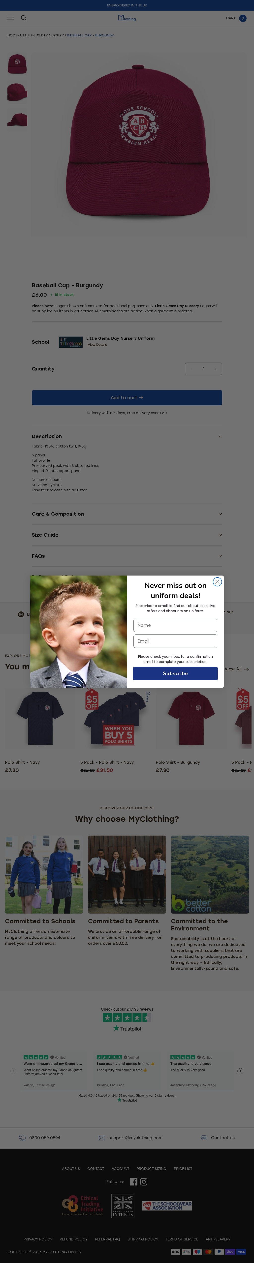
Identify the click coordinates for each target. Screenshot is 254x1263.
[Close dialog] (217, 582)
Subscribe (175, 673)
